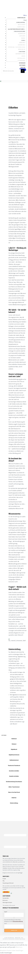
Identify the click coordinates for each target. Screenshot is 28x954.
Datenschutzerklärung (18, 921)
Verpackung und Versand (8, 883)
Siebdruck (14, 738)
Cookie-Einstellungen (17, 950)
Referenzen (5, 900)
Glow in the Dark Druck (14, 792)
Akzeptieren (3, 950)
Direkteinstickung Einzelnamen (14, 781)
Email (5, 911)
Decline (9, 950)
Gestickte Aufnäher (14, 771)
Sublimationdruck (14, 760)
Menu (25, 15)
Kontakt (4, 878)
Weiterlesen (19, 947)
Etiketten (14, 797)
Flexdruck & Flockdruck (14, 765)
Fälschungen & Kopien (7, 902)
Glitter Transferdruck (14, 787)
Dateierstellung (14, 803)
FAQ (3, 880)
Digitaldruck (14, 749)
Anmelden (14, 930)
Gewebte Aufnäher (14, 776)
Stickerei (14, 744)
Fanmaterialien (6, 898)
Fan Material (14, 6)
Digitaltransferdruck (14, 754)
